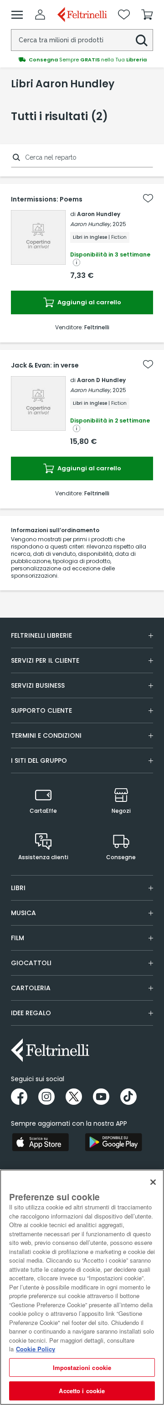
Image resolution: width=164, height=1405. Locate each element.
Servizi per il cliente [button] (45, 660)
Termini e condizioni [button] (46, 735)
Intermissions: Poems (46, 199)
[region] (82, 1287)
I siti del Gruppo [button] (39, 760)
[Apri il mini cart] (147, 14)
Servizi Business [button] (38, 685)
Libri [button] (18, 887)
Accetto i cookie (82, 1390)
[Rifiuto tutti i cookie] (153, 1182)
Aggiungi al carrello (88, 302)
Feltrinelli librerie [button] (41, 635)
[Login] (40, 14)
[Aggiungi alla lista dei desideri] (148, 198)
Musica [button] (23, 912)
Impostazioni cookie (82, 1367)
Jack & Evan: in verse (45, 365)
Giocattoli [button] (31, 962)
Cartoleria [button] (31, 987)
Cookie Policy (35, 1349)
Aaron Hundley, (90, 224)
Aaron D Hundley (101, 380)
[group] (82, 59)
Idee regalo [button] (31, 1012)
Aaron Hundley (98, 214)
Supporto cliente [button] (41, 710)
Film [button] (17, 937)
